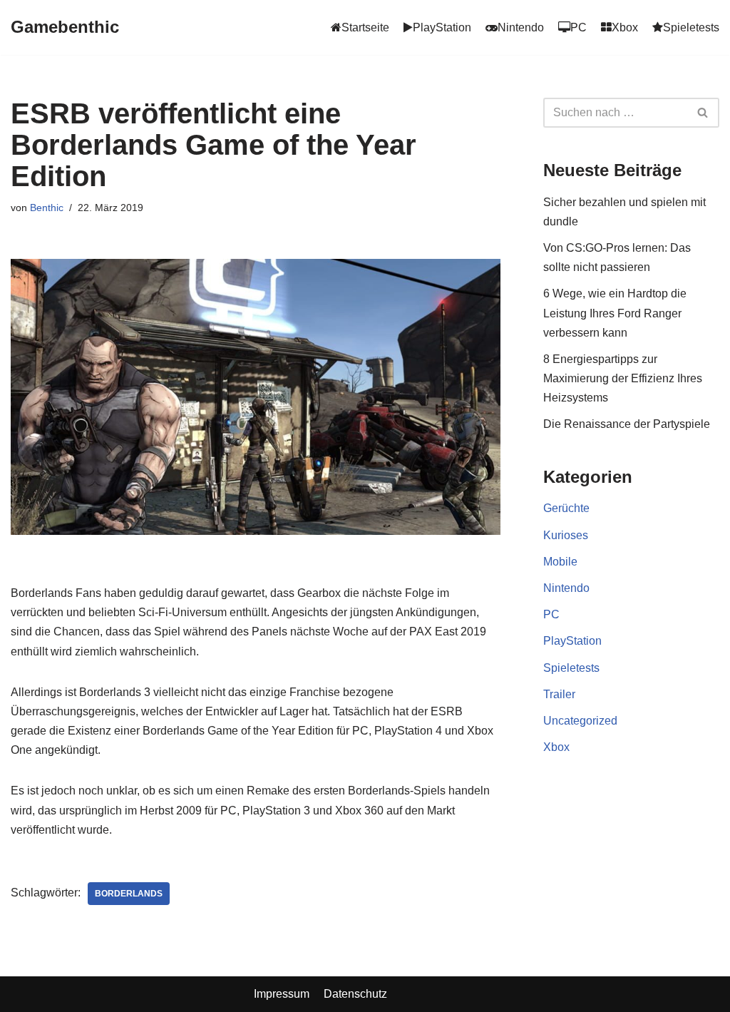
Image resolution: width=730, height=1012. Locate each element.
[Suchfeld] (703, 113)
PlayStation (572, 641)
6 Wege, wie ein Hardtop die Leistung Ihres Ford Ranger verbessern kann (615, 312)
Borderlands (129, 894)
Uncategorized (580, 721)
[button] (702, 112)
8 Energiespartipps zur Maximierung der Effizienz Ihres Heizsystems (622, 378)
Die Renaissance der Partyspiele (626, 424)
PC (551, 614)
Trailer (559, 694)
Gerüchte (566, 508)
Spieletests (571, 668)
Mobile (560, 562)
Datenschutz (355, 994)
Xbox (556, 747)
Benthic (46, 207)
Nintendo (566, 588)
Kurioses (565, 535)
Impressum (281, 994)
